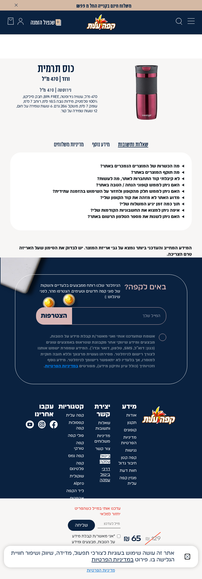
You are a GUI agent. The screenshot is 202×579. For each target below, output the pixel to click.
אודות (131, 415)
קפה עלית (75, 415)
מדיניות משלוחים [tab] (69, 144)
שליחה (81, 525)
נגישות (131, 450)
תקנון (132, 423)
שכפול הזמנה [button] (43, 22)
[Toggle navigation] (189, 22)
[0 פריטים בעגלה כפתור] (10, 22)
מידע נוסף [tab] (101, 144)
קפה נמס (76, 456)
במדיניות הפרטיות (61, 366)
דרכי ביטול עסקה (105, 474)
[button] (20, 22)
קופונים (130, 430)
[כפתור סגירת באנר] (16, 5)
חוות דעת (128, 471)
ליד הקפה (75, 491)
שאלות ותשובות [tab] (133, 144)
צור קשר (102, 449)
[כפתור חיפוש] (179, 22)
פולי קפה (76, 436)
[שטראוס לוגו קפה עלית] (101, 22)
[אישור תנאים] (162, 337)
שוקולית (77, 476)
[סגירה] (187, 556)
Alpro (79, 484)
